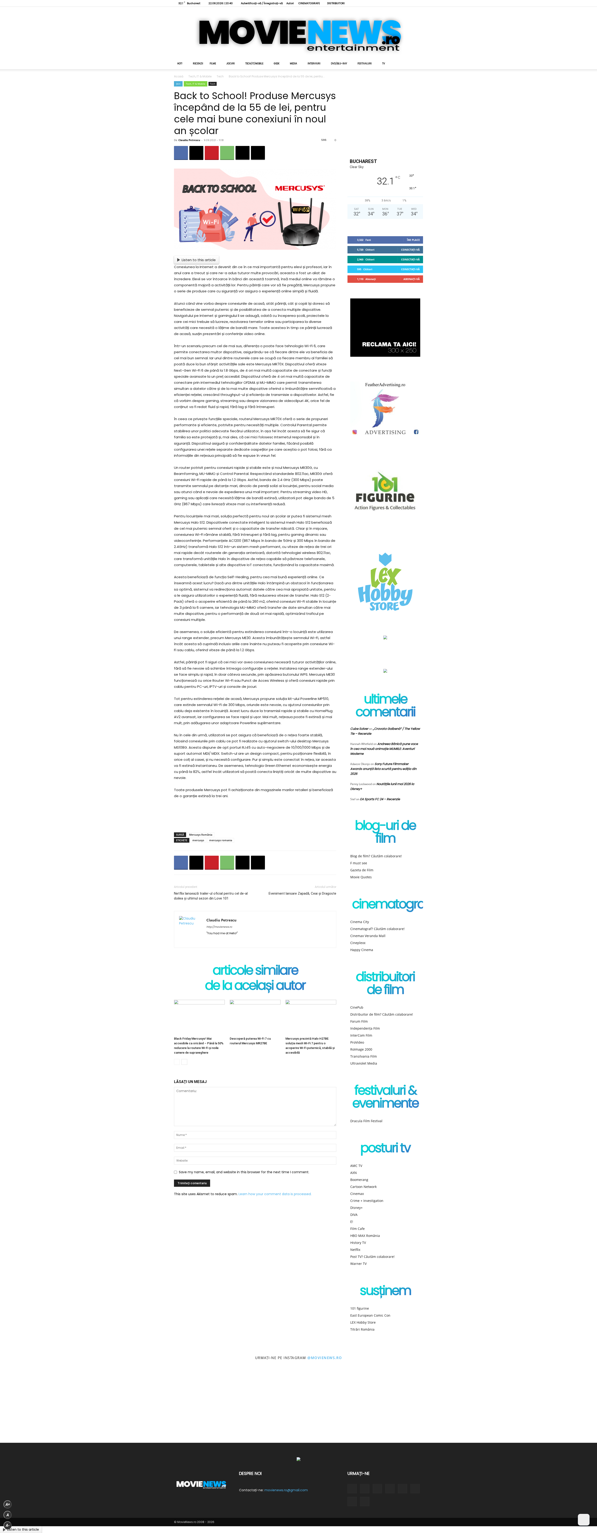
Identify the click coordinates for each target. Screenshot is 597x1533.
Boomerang (359, 1179)
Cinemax (357, 1193)
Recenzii (198, 63)
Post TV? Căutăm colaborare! (372, 1256)
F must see (358, 863)
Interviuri (314, 63)
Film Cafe (357, 1228)
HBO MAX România (365, 1235)
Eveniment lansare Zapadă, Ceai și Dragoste (302, 893)
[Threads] (419, 3)
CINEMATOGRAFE (309, 3)
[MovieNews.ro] (298, 32)
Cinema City (359, 922)
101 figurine (359, 1308)
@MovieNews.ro (324, 1357)
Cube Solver (359, 729)
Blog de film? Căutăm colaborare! (376, 856)
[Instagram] (373, 3)
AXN (353, 1172)
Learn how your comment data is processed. (275, 1194)
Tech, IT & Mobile (200, 76)
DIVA (354, 1214)
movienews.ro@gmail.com (286, 1490)
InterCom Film (361, 1035)
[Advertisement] (255, 817)
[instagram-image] (37, 1405)
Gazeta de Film (361, 870)
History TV (358, 1242)
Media (293, 63)
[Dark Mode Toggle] (583, 1519)
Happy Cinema (361, 950)
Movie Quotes (361, 877)
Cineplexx (357, 943)
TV (383, 63)
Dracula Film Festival (366, 1121)
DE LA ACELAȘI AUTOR (255, 986)
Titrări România (362, 1329)
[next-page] (184, 1062)
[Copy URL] (258, 153)
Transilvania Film (363, 1056)
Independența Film (365, 1028)
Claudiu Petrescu (189, 140)
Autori (290, 3)
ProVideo (357, 1042)
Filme (213, 63)
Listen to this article (199, 259)
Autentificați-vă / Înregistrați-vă (262, 3)
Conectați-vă (410, 249)
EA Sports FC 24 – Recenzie (380, 799)
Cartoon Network (363, 1186)
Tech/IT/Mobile (254, 63)
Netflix (355, 1249)
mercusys (198, 840)
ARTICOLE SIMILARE (255, 971)
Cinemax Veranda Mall (367, 936)
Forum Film (359, 1021)
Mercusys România (200, 834)
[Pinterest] (212, 153)
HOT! (179, 63)
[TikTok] (388, 3)
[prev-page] (177, 1062)
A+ (8, 1504)
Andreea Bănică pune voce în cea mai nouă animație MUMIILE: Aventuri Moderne (384, 749)
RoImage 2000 (361, 1049)
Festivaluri (365, 63)
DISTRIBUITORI (336, 3)
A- (8, 1525)
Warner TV (358, 1263)
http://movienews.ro (219, 927)
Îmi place (413, 240)
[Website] (404, 3)
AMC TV (356, 1165)
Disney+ (356, 1207)
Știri (178, 83)
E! (351, 1221)
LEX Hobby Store (363, 1322)
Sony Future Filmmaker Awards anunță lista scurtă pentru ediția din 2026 (383, 769)
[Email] (243, 153)
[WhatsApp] (227, 153)
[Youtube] (411, 3)
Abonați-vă (411, 279)
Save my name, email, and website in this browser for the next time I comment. (244, 1172)
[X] (396, 3)
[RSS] (381, 3)
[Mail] (227, 941)
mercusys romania (220, 840)
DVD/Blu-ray (339, 63)
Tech (220, 76)
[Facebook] (365, 3)
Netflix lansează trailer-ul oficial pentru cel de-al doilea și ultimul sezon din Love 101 (211, 895)
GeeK (276, 63)
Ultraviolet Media (363, 1063)
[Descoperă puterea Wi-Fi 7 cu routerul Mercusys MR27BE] (255, 1017)
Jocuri (230, 63)
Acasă (178, 76)
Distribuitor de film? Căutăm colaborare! (381, 1014)
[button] (417, 64)
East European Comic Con (370, 1315)
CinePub (356, 1007)
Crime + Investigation (366, 1200)
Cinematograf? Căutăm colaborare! (377, 929)
